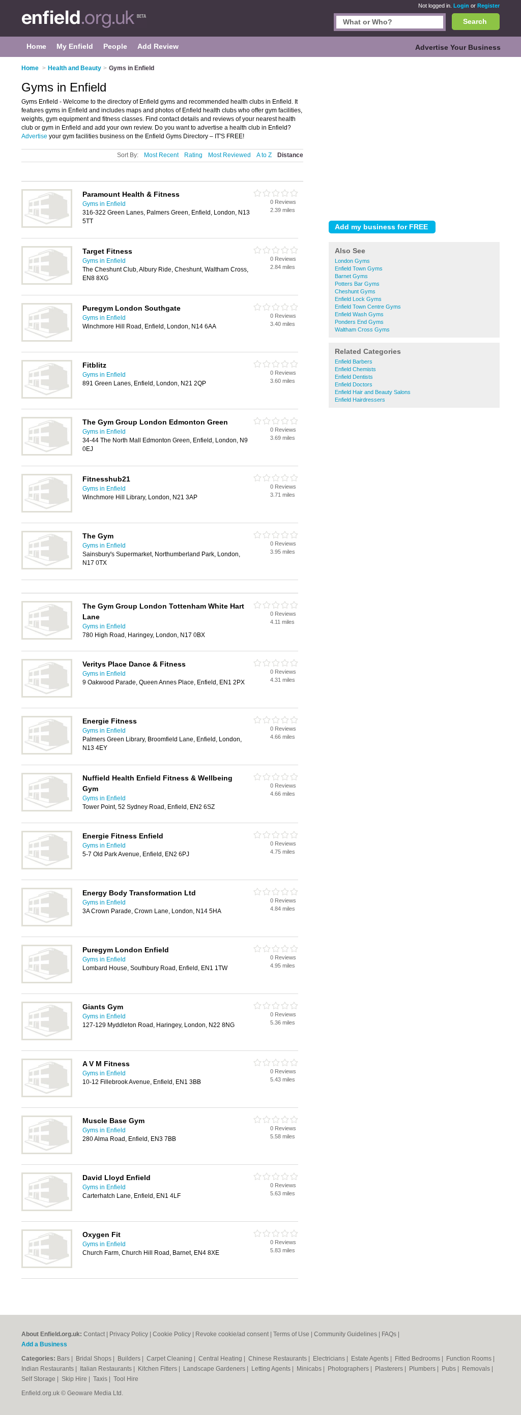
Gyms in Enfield (104, 203)
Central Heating (221, 1358)
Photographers (349, 1368)
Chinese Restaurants (278, 1358)
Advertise (34, 136)
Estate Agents (370, 1358)
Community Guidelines (345, 1334)
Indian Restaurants (48, 1368)
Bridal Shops (94, 1358)
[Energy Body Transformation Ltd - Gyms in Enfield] (46, 924)
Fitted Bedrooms (418, 1358)
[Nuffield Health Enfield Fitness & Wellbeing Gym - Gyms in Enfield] (46, 809)
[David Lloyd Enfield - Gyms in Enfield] (46, 1209)
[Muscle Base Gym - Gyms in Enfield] (46, 1152)
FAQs (389, 1334)
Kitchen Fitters (158, 1368)
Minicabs (310, 1368)
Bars (64, 1358)
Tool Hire (125, 1378)
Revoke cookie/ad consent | (234, 1334)
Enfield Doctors (353, 384)
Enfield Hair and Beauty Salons (373, 392)
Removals (476, 1368)
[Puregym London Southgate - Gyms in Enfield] (46, 339)
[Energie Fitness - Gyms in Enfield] (46, 752)
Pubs (449, 1368)
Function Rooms (469, 1358)
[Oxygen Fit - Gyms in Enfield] (46, 1266)
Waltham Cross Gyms (362, 329)
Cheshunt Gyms (355, 291)
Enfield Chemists (355, 369)
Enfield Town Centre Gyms (368, 307)
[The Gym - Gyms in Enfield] (46, 567)
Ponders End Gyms (359, 322)
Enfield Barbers (353, 361)
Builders (130, 1358)
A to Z (264, 155)
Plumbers (423, 1368)
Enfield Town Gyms (359, 268)
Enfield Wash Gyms (359, 314)
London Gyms (352, 261)
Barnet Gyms (351, 276)
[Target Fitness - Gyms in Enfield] (46, 282)
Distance (290, 155)
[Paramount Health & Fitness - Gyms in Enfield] (46, 225)
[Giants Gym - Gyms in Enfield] (46, 1038)
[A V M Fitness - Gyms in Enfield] (46, 1095)
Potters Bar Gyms (357, 284)
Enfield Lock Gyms (358, 299)
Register (488, 6)
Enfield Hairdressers (360, 400)
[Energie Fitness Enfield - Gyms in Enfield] (46, 867)
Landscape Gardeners (215, 1368)
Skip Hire (75, 1378)
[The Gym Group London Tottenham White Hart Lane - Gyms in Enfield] (46, 637)
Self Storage (39, 1378)
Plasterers (389, 1368)
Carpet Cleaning (170, 1358)
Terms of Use (291, 1334)
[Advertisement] (414, 137)
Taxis (101, 1378)
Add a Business (44, 1344)
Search (475, 21)
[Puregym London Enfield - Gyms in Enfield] (46, 981)
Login (461, 6)
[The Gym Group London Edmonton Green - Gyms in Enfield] (46, 453)
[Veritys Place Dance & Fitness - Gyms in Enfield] (46, 695)
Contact (94, 1334)
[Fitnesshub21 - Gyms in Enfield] (46, 510)
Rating (193, 155)
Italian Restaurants (106, 1368)
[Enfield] (84, 23)
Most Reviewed (229, 155)
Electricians (329, 1358)
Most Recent (161, 155)
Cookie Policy (172, 1334)
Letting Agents (271, 1368)
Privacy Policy (128, 1334)
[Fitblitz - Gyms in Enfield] (46, 396)
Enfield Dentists (354, 377)
